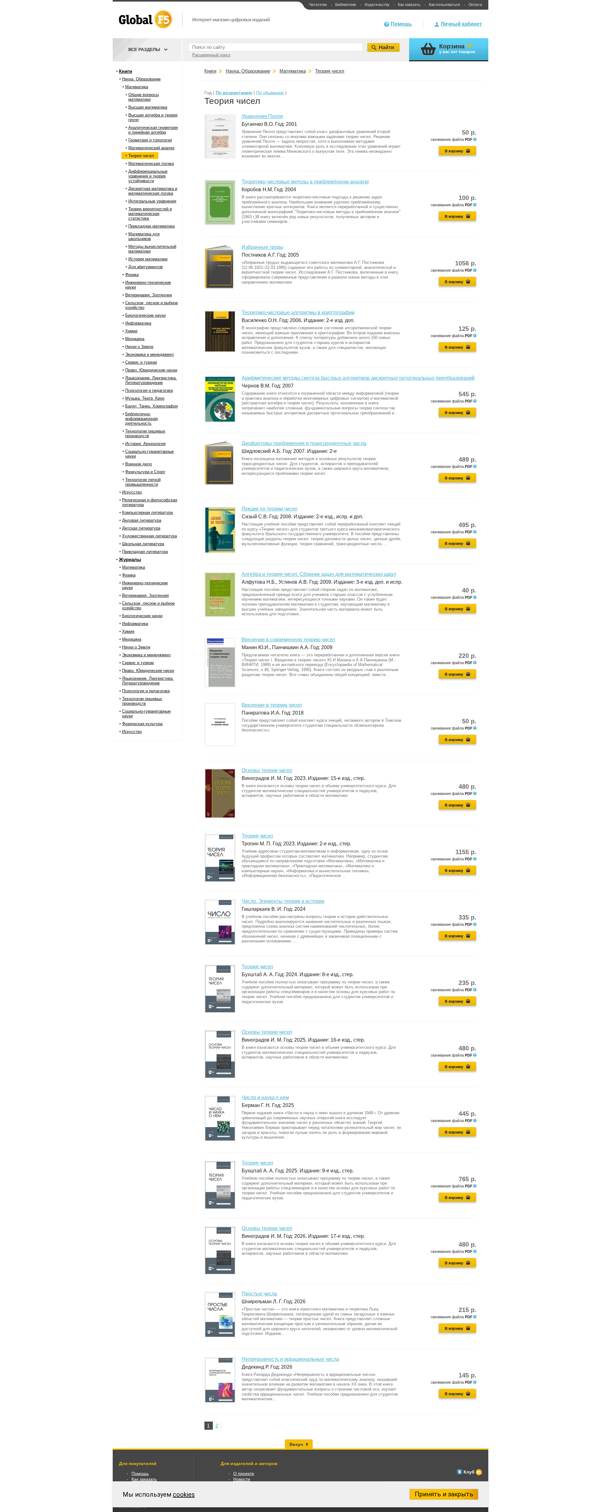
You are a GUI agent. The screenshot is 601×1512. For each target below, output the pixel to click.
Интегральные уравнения (152, 201)
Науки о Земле (139, 346)
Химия (131, 331)
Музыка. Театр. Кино (144, 398)
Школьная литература (143, 543)
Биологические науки (145, 315)
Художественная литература (149, 536)
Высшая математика (147, 107)
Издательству (377, 5)
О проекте (243, 1473)
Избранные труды (262, 247)
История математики (147, 259)
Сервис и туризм (141, 362)
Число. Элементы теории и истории (283, 901)
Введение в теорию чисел (272, 705)
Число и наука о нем (265, 1097)
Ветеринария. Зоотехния (148, 295)
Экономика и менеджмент (149, 354)
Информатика (138, 323)
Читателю (318, 5)
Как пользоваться (444, 5)
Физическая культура (142, 723)
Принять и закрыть (444, 1494)
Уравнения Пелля (262, 116)
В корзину (454, 151)
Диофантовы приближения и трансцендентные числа (304, 443)
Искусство (132, 492)
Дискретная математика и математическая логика (152, 191)
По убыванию (270, 92)
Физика (132, 274)
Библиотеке (345, 5)
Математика (136, 87)
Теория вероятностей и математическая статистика (150, 214)
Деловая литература (141, 520)
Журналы (130, 559)
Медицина (134, 338)
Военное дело (138, 464)
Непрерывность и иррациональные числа (290, 1359)
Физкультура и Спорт (145, 471)
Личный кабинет (461, 24)
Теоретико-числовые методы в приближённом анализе (305, 181)
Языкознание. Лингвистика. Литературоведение (151, 380)
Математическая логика (151, 163)
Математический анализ (151, 148)
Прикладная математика (151, 226)
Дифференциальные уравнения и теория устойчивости (147, 176)
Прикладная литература (145, 551)
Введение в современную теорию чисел (288, 639)
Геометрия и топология (150, 140)
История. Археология (145, 443)
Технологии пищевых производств (145, 433)
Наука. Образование (141, 79)
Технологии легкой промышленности (143, 482)
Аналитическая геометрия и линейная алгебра (153, 130)
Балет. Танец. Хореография (151, 406)
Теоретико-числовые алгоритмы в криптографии (298, 312)
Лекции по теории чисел (269, 508)
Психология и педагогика (149, 390)
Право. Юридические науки (151, 370)
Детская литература (141, 528)
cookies (184, 1494)
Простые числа (259, 1293)
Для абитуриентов (145, 266)
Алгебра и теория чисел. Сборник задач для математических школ (319, 574)
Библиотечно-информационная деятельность (141, 419)
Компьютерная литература (147, 512)
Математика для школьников (144, 236)
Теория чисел (141, 155)
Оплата (475, 5)
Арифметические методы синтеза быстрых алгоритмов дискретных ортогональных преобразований (358, 378)
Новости (241, 1479)
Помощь (401, 24)
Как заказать (409, 5)
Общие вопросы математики (143, 97)
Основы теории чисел (267, 770)
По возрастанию (234, 92)
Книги (125, 71)
